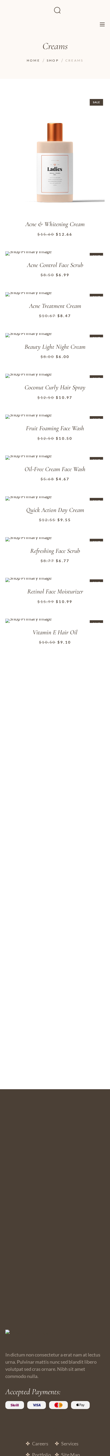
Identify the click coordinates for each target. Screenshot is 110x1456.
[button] (95, 106)
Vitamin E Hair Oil (55, 632)
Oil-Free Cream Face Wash (55, 469)
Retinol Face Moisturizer (55, 591)
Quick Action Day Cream (55, 510)
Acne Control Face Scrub (55, 265)
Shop (53, 60)
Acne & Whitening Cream (55, 224)
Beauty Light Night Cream (55, 346)
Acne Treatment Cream (55, 306)
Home (33, 60)
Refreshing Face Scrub (55, 551)
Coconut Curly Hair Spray (55, 387)
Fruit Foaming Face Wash (55, 428)
